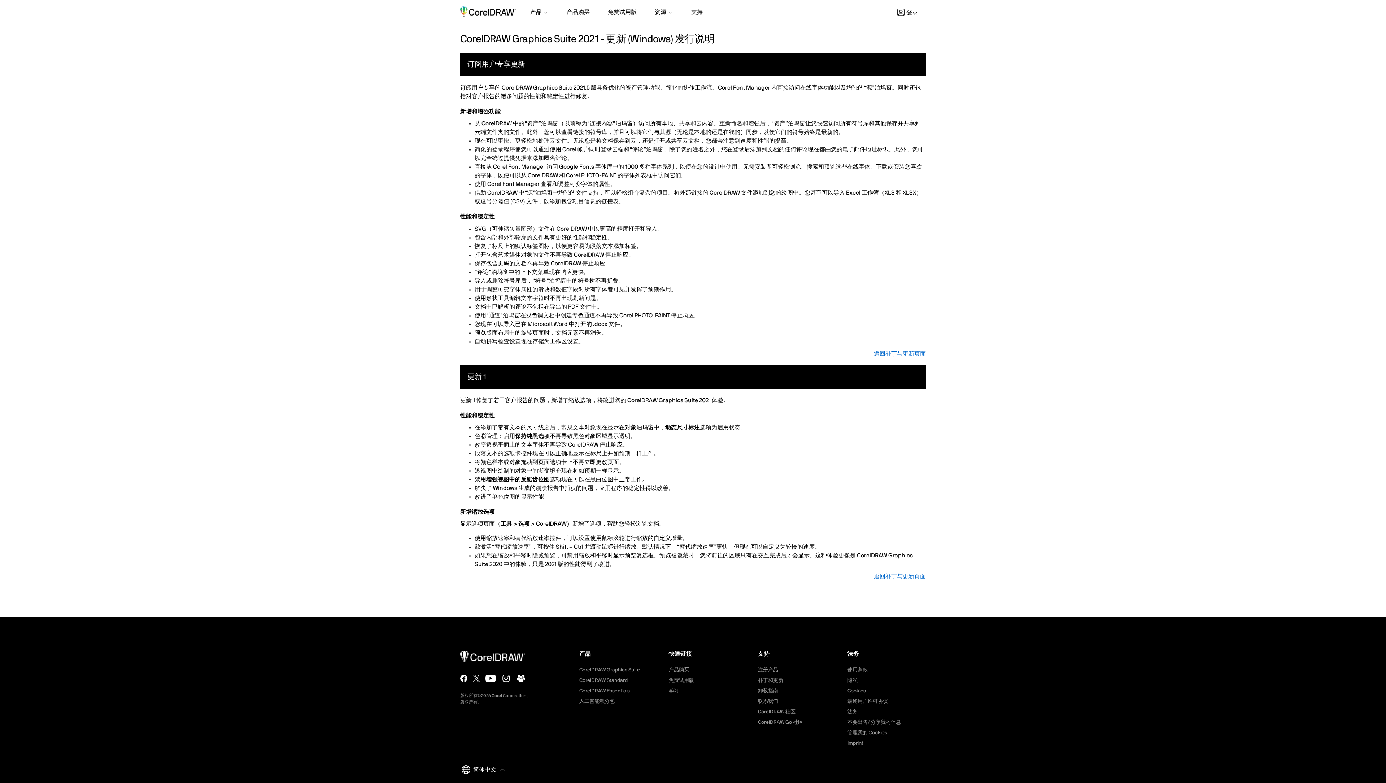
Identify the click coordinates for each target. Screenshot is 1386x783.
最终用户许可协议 (867, 701)
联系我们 (768, 701)
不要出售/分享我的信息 (874, 722)
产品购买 (679, 670)
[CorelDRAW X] (476, 678)
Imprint (855, 743)
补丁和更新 (770, 680)
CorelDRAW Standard (603, 680)
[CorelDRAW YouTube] (490, 678)
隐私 (852, 680)
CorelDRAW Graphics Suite (609, 670)
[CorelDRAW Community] (521, 678)
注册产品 (768, 670)
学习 (674, 690)
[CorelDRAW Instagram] (506, 678)
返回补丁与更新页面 (900, 354)
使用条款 (857, 670)
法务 (852, 711)
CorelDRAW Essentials (604, 690)
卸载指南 (768, 690)
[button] (539, 13)
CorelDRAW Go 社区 (780, 722)
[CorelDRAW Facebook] (463, 678)
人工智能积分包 (597, 701)
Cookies (856, 690)
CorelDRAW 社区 (777, 711)
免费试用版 (681, 680)
